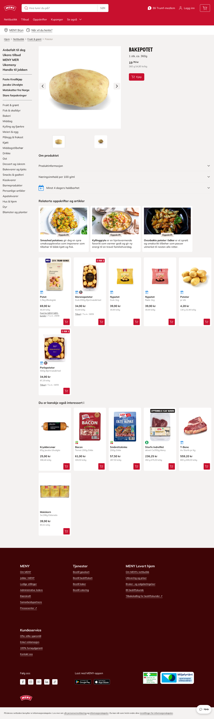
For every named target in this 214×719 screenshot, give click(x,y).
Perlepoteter (47, 367)
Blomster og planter (15, 212)
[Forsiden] (100, 141)
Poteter (184, 296)
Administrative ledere (31, 590)
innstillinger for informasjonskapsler (156, 713)
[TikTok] (55, 682)
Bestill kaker (79, 584)
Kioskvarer (9, 180)
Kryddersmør (47, 447)
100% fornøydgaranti (31, 648)
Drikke (7, 153)
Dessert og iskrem (14, 164)
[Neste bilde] (117, 86)
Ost (5, 158)
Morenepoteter (84, 296)
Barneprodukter (12, 185)
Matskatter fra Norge (16, 90)
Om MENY (25, 571)
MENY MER (11, 60)
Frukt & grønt (11, 105)
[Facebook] (22, 682)
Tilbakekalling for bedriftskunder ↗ (144, 596)
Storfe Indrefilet (154, 447)
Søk (102, 8)
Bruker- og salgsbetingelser (140, 584)
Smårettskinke (118, 447)
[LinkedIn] (46, 682)
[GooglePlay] (83, 682)
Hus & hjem (10, 201)
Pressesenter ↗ (28, 608)
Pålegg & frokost (13, 137)
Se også (72, 19)
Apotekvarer (10, 196)
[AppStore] (102, 682)
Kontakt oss (26, 654)
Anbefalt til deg (14, 50)
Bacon (79, 447)
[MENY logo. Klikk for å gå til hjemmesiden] (10, 8)
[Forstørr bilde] (80, 87)
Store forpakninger (15, 95)
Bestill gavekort (81, 571)
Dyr (5, 206)
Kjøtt (6, 142)
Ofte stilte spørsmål (30, 636)
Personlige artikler (14, 190)
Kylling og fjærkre (13, 126)
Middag (7, 121)
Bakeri (7, 115)
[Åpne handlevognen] (205, 8)
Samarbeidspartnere (31, 602)
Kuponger (57, 19)
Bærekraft (25, 596)
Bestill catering (81, 590)
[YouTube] (38, 682)
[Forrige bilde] (42, 86)
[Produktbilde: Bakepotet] (58, 141)
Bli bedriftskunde (135, 590)
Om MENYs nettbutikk (137, 571)
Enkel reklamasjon (29, 642)
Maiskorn (45, 512)
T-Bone (184, 447)
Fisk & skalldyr (12, 110)
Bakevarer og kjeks (14, 169)
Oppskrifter (40, 19)
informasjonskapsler (99, 713)
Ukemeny (9, 65)
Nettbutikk (10, 19)
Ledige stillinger (28, 584)
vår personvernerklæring (75, 713)
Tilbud (25, 19)
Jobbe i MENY (27, 577)
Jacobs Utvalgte (13, 84)
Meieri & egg (10, 131)
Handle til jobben (15, 70)
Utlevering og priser (136, 577)
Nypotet (115, 296)
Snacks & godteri (13, 174)
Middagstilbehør (13, 148)
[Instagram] (30, 682)
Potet (43, 296)
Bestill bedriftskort (82, 577)
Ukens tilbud (12, 55)
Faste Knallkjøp (12, 79)
